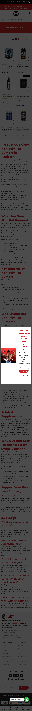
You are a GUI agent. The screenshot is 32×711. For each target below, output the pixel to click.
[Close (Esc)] (30, 2)
